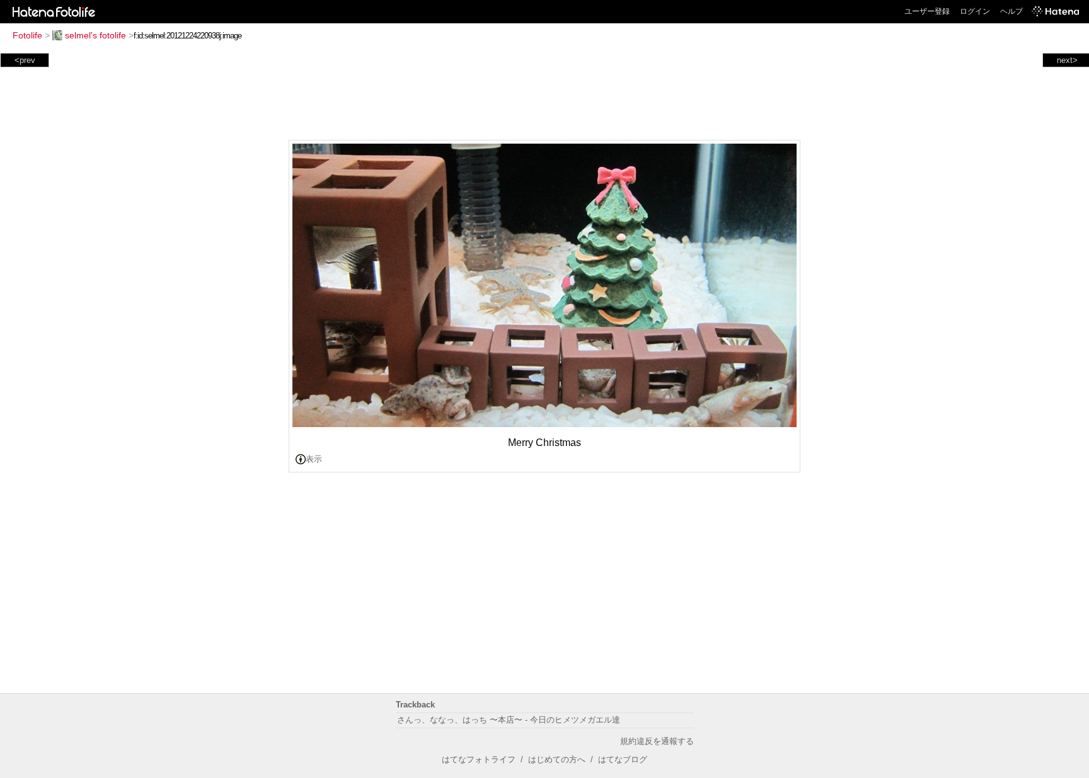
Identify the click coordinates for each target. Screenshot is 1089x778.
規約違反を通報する (657, 741)
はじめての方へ (556, 759)
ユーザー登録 (927, 11)
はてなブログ (622, 759)
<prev (24, 60)
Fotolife (27, 35)
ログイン (975, 11)
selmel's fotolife (95, 35)
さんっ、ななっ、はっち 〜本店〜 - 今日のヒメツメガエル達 (508, 719)
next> (1067, 60)
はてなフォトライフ (479, 759)
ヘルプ (1011, 11)
